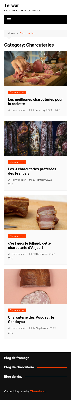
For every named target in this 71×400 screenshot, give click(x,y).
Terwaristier (18, 110)
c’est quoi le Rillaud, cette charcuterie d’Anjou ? (29, 245)
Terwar (11, 5)
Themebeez (38, 391)
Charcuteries (17, 92)
